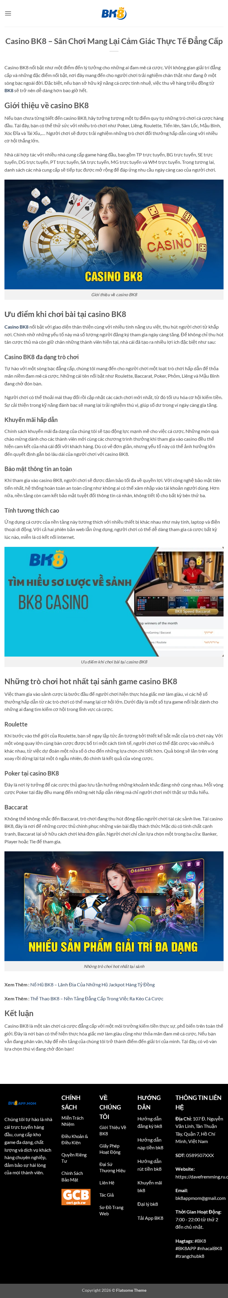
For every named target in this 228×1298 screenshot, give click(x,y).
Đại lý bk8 (147, 1204)
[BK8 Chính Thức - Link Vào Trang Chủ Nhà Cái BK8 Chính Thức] (114, 13)
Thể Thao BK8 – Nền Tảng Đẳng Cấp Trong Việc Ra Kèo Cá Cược (96, 998)
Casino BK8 (16, 326)
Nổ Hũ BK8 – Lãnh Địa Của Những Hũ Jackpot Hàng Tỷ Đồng (92, 984)
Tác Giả (106, 1194)
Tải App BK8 (150, 1218)
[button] (8, 13)
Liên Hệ (106, 1182)
